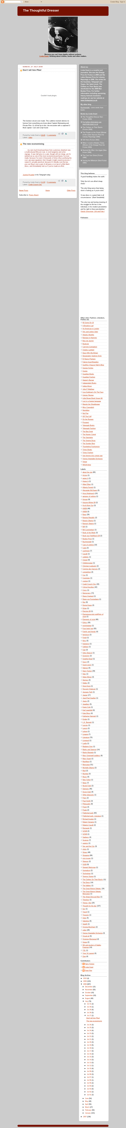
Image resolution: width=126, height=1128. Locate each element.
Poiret (85, 807)
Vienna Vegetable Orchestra (92, 459)
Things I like (87, 903)
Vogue (85, 462)
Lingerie (85, 734)
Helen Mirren (87, 677)
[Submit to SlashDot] (65, 135)
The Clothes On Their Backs (93, 879)
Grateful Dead (87, 659)
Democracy (87, 593)
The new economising (33, 144)
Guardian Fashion (89, 377)
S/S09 (85, 834)
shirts (85, 849)
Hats (84, 674)
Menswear (86, 765)
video (30, 137)
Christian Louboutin (89, 566)
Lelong (85, 731)
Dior (84, 602)
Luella (85, 743)
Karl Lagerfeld (87, 710)
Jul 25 (89, 1027)
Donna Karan (87, 605)
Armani (85, 499)
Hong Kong (86, 686)
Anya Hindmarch (88, 493)
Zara (84, 956)
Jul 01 (89, 1095)
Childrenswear (88, 563)
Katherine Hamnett (89, 716)
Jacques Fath (87, 692)
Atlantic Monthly (88, 335)
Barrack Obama (88, 524)
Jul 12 (89, 1065)
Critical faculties (88, 587)
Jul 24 (89, 1030)
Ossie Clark (87, 792)
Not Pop (85, 413)
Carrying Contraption (90, 347)
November (89, 990)
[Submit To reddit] (62, 135)
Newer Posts (23, 190)
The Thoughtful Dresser (41, 10)
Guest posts (87, 665)
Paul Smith (86, 801)
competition (87, 572)
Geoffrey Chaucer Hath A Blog (93, 365)
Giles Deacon (87, 653)
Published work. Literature (92, 816)
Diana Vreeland (88, 596)
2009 (85, 981)
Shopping (86, 855)
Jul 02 (89, 1092)
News (85, 783)
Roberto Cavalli (88, 825)
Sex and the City (88, 846)
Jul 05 (89, 1083)
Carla (84, 548)
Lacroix (85, 725)
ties (84, 909)
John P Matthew (88, 389)
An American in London (91, 329)
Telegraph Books (88, 425)
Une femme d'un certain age (92, 456)
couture (85, 581)
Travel (85, 912)
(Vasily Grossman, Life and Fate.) (93, 211)
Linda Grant (43, 56)
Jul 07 (89, 1077)
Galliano (85, 647)
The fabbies (87, 885)
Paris (84, 798)
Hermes (85, 680)
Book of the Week (89, 533)
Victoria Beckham (89, 927)
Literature (86, 737)
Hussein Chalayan (89, 689)
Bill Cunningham (88, 530)
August (88, 998)
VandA (85, 924)
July (86, 1001)
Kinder (85, 719)
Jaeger (85, 695)
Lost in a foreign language (92, 401)
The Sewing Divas (89, 441)
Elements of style (89, 619)
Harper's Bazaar (88, 380)
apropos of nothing (89, 496)
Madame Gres (88, 746)
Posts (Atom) (34, 195)
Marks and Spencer (89, 749)
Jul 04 (89, 1086)
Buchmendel (85, 108)
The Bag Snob (88, 431)
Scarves (85, 840)
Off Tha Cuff (87, 416)
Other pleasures (88, 795)
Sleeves (85, 861)
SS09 (85, 864)
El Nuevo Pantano (89, 359)
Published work (88, 813)
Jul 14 (89, 1060)
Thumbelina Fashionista (91, 447)
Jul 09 (89, 1071)
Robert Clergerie (88, 822)
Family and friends (89, 632)
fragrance (86, 644)
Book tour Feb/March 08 (91, 536)
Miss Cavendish (88, 407)
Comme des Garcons (90, 569)
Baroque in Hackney (90, 338)
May (87, 1101)
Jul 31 (89, 1004)
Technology (87, 873)
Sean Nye (88, 970)
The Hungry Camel (89, 434)
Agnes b (85, 481)
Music (85, 777)
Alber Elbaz (87, 484)
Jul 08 (89, 1074)
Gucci (85, 662)
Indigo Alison (87, 386)
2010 (85, 978)
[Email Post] (57, 135)
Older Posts (71, 190)
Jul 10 (89, 1068)
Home (48, 190)
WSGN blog (87, 465)
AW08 (85, 508)
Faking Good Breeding (90, 362)
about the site (87, 472)
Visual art (86, 936)
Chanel (85, 560)
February (88, 1110)
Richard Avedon (88, 819)
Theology (86, 900)
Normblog (86, 410)
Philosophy (86, 804)
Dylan (85, 608)
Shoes (85, 852)
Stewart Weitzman (89, 867)
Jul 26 (89, 1025)
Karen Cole (86, 707)
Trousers (86, 915)
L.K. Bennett (87, 722)
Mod (84, 771)
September (89, 995)
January (88, 1113)
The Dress (86, 882)
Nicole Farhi (87, 786)
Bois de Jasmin (88, 341)
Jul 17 (89, 1051)
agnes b (85, 478)
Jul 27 (89, 1015)
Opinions (86, 789)
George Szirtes (88, 368)
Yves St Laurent (88, 953)
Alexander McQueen (90, 490)
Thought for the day (89, 906)
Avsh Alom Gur (88, 505)
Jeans (85, 701)
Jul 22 (89, 1036)
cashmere (86, 551)
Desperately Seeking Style (92, 356)
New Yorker (87, 780)
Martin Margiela (88, 752)
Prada (85, 810)
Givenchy (86, 656)
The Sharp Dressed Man (91, 897)
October (88, 992)
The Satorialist (88, 437)
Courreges (86, 578)
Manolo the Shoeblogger (91, 404)
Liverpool (86, 740)
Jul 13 (89, 1063)
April (87, 1104)
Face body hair (88, 628)
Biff (84, 527)
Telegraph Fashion (89, 428)
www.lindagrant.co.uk (89, 100)
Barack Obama (88, 521)
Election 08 (87, 611)
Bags (84, 514)
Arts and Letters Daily (90, 332)
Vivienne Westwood (90, 939)
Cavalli (85, 554)
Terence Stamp (88, 876)
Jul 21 (89, 1039)
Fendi (85, 638)
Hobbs (85, 683)
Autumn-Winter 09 (89, 502)
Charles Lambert (88, 350)
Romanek (86, 828)
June (87, 1098)
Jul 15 (89, 1057)
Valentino (86, 921)
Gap (84, 650)
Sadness (86, 837)
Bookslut (86, 344)
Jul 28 (89, 1012)
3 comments (51, 182)
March (87, 1107)
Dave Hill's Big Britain (90, 353)
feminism (86, 635)
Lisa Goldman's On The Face (93, 392)
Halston (85, 668)
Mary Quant (87, 759)
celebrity (86, 557)
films (84, 641)
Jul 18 (89, 1048)
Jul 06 (89, 1080)
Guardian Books (88, 374)
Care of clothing (88, 545)
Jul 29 (89, 1010)
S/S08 (85, 831)
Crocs (85, 590)
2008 (85, 984)
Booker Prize (87, 539)
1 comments (51, 135)
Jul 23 (89, 1033)
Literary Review (88, 395)
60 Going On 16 (88, 323)
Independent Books (89, 383)
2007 (85, 1117)
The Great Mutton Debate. (92, 889)
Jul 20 (89, 1042)
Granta (85, 371)
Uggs (84, 918)
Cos (84, 575)
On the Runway (88, 419)
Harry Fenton (87, 671)
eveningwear (87, 626)
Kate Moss (86, 713)
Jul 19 (89, 1045)
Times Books (87, 450)
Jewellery (86, 704)
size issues (87, 858)
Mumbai (85, 774)
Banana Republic (89, 518)
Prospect (86, 422)
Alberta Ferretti (88, 487)
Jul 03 (89, 1089)
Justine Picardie (28, 175)
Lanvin (85, 728)
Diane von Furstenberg (91, 599)
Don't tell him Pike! (32, 70)
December (89, 987)
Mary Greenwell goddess (91, 755)
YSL (84, 950)
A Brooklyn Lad (88, 326)
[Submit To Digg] (59, 135)
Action (85, 475)
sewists (85, 843)
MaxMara (86, 762)
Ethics (85, 622)
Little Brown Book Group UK (93, 398)
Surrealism (86, 870)
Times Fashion (88, 453)
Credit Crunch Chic (35, 185)
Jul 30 (89, 1007)
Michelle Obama (88, 768)
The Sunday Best (89, 443)
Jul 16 (89, 1054)
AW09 (85, 512)
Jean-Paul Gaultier (89, 698)
